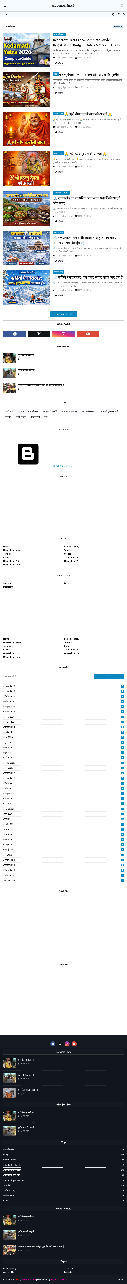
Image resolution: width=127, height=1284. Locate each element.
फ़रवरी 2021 (63, 834)
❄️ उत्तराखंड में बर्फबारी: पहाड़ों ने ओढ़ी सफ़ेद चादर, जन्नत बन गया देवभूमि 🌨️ (85, 240)
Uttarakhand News (12, 550)
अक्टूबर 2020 (63, 844)
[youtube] (88, 334)
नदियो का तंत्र (21, 417)
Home (4, 14)
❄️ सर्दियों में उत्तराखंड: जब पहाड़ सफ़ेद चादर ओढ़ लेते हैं (88, 277)
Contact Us (8, 1272)
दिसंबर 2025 (63, 696)
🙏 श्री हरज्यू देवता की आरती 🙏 (85, 153)
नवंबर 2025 (63, 701)
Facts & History (71, 546)
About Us (68, 1268)
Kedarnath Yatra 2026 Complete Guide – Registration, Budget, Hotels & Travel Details (86, 42)
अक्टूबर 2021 (63, 793)
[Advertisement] (63, 506)
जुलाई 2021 (63, 809)
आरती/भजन (58, 113)
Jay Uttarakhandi (59, 1279)
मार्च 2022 (63, 768)
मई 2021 (63, 819)
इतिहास (21, 411)
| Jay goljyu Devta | (64, 57)
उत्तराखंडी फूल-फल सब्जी (109, 411)
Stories (67, 554)
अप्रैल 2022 (63, 763)
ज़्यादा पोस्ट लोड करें (63, 314)
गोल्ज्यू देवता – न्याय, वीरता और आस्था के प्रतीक (89, 74)
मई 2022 (63, 757)
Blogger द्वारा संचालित (62, 465)
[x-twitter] (123, 14)
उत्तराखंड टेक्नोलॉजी (50, 411)
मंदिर (56, 74)
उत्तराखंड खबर (59, 34)
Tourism (68, 550)
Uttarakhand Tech (72, 561)
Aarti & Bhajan (71, 557)
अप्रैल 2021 (63, 824)
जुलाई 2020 (63, 849)
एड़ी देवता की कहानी (26, 370)
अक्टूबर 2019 (63, 880)
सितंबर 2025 (63, 711)
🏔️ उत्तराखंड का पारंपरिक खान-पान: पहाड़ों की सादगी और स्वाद (86, 201)
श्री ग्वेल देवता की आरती (28, 1090)
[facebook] (113, 14)
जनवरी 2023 (63, 747)
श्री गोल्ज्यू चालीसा (26, 355)
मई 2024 (63, 732)
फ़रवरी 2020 (63, 865)
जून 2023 (63, 742)
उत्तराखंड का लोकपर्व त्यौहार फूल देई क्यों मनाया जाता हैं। (41, 385)
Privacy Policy (9, 1268)
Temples (7, 554)
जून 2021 (63, 814)
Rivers (6, 557)
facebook (8, 583)
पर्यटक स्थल (58, 232)
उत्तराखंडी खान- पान (61, 193)
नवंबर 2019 (63, 875)
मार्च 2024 (63, 737)
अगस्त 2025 (63, 717)
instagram (8, 587)
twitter (67, 583)
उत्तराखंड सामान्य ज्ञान (69, 411)
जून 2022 (63, 752)
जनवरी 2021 (63, 839)
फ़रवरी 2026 (63, 686)
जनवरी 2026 (63, 691)
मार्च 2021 (63, 829)
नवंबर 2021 (63, 788)
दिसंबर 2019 (63, 870)
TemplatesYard (28, 1279)
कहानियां (8, 417)
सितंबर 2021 (63, 798)
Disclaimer (69, 1272)
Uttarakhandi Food (12, 565)
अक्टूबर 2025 (63, 706)
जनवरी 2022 (63, 778)
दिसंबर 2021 (63, 783)
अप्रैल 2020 (63, 860)
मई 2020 (63, 855)
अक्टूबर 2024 (63, 722)
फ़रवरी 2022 (63, 773)
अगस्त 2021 (63, 803)
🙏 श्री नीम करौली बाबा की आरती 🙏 (88, 114)
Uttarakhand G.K (11, 561)
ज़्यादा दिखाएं (117, 26)
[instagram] (119, 14)
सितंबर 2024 (63, 727)
